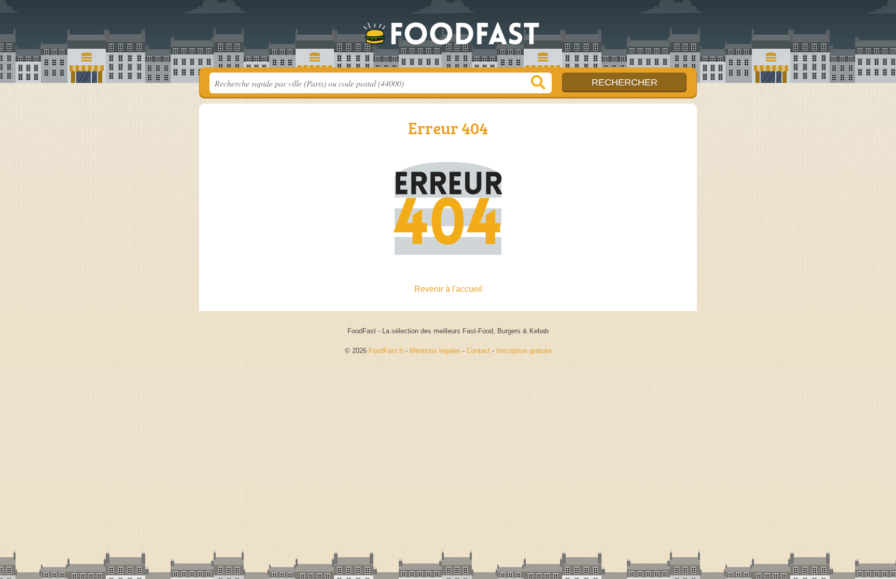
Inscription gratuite (524, 351)
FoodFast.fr (448, 37)
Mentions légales (435, 351)
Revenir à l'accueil (448, 289)
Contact (478, 351)
